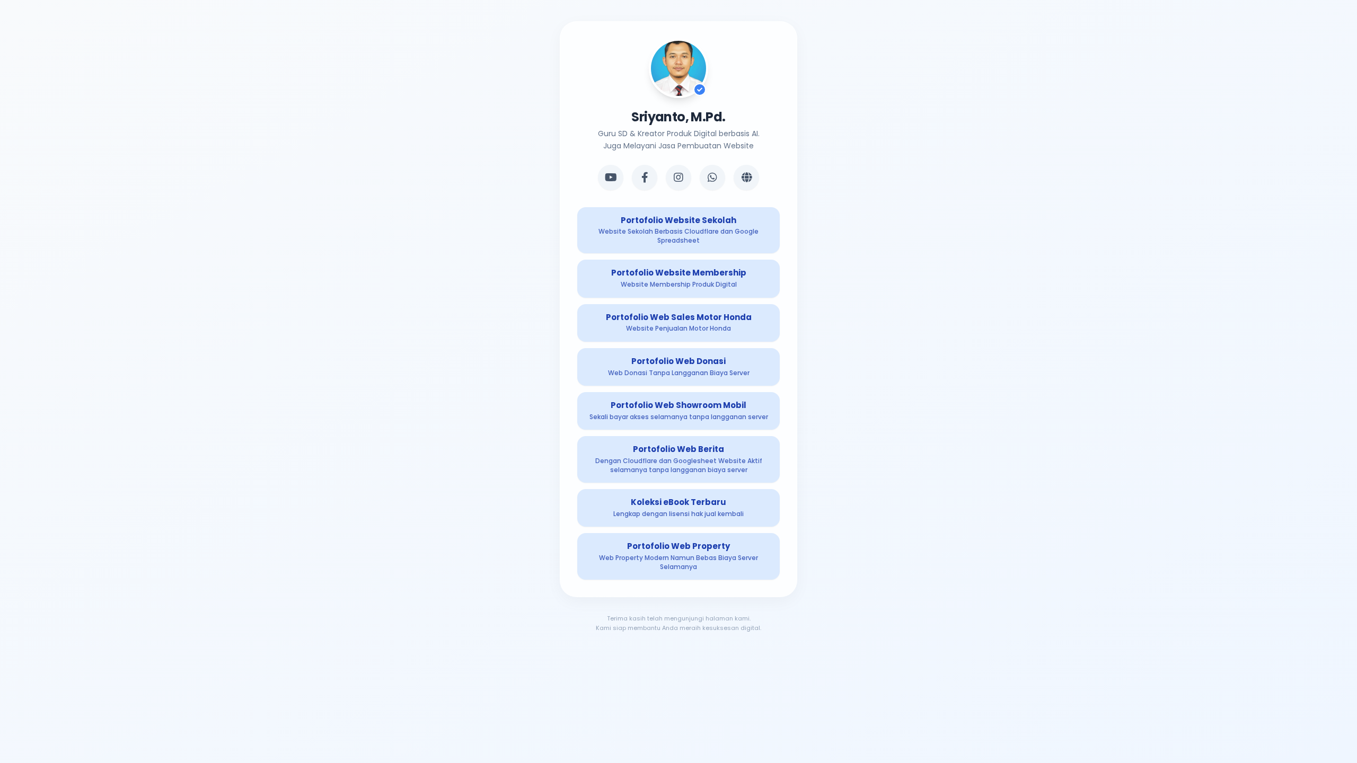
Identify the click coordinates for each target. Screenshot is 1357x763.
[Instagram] (678, 177)
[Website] (746, 177)
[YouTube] (610, 177)
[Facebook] (644, 177)
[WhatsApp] (712, 177)
